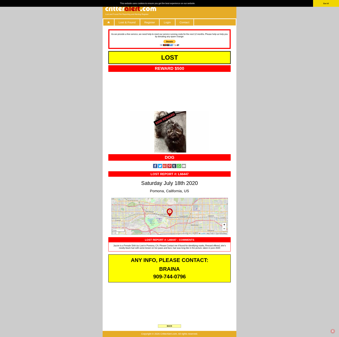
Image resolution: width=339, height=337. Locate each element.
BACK (169, 326)
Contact (184, 22)
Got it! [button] (326, 3)
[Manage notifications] (333, 331)
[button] (170, 212)
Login (167, 22)
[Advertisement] (203, 9)
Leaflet (203, 233)
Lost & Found (127, 22)
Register (149, 22)
